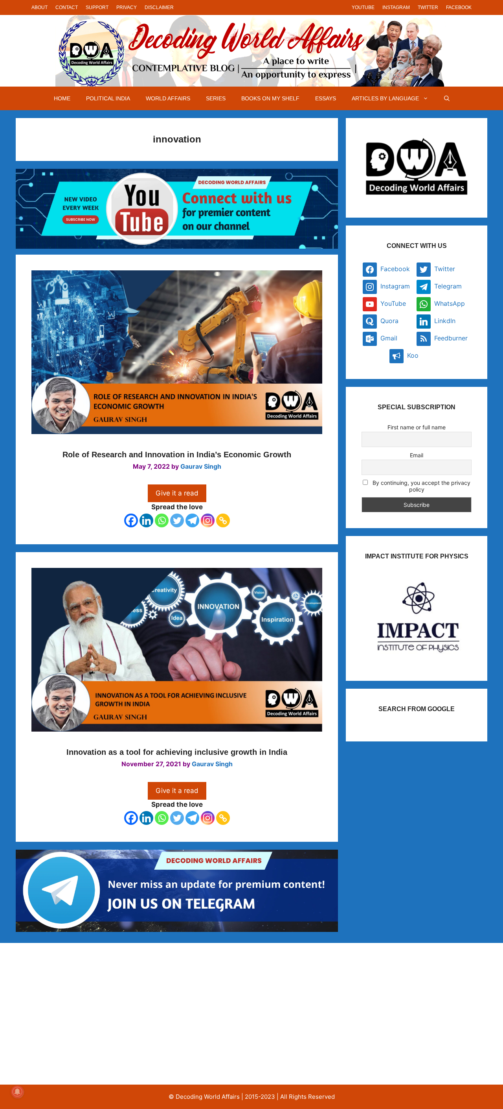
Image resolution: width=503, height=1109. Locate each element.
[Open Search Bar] (446, 98)
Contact (66, 7)
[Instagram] (208, 520)
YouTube (363, 7)
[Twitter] (177, 520)
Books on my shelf (270, 98)
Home (62, 98)
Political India (108, 98)
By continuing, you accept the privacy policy (420, 486)
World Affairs (168, 98)
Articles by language (385, 98)
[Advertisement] (99, 1014)
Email (416, 455)
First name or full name (416, 427)
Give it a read (177, 493)
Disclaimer (159, 7)
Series (216, 98)
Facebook (459, 7)
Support (97, 7)
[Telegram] (192, 520)
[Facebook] (131, 520)
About (39, 7)
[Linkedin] (146, 520)
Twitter (428, 7)
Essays (325, 98)
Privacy (126, 7)
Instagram (396, 7)
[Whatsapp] (162, 520)
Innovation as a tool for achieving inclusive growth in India (176, 752)
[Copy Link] (223, 520)
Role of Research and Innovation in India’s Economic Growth (176, 454)
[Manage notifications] (17, 1091)
